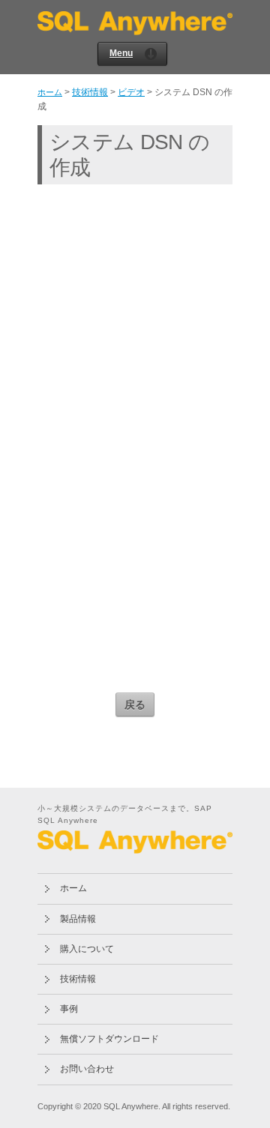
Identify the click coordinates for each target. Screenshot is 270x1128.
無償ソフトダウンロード (109, 1039)
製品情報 (78, 919)
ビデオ (131, 92)
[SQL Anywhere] (135, 30)
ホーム (50, 92)
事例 (69, 1009)
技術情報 (90, 92)
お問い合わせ (87, 1069)
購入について (87, 949)
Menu (121, 53)
